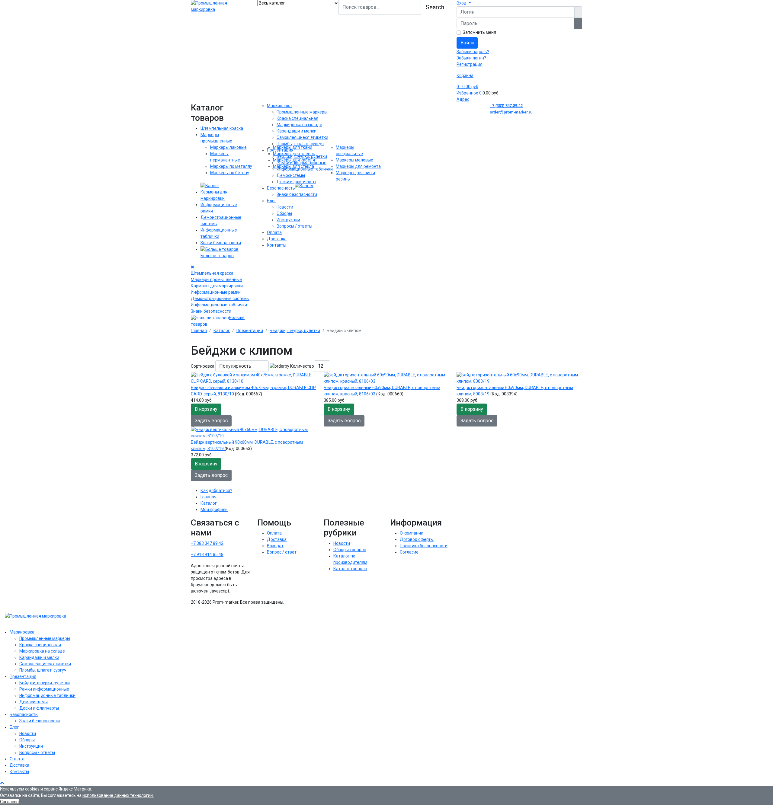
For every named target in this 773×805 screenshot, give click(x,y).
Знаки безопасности (220, 242)
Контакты (276, 245)
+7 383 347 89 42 (207, 543)
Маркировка (279, 105)
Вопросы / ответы (294, 226)
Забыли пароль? (473, 51)
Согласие (409, 552)
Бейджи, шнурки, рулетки (302, 156)
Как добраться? (216, 490)
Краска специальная (297, 118)
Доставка (277, 238)
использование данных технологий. (118, 795)
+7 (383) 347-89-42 (506, 106)
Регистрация (470, 64)
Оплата (274, 232)
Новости (285, 207)
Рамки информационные (301, 162)
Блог (271, 200)
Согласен (9, 801)
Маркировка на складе (299, 124)
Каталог (208, 503)
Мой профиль (214, 509)
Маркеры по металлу (231, 166)
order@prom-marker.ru (511, 112)
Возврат (275, 545)
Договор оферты (417, 539)
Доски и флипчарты (296, 181)
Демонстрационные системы (220, 298)
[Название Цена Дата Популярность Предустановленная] (242, 366)
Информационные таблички (219, 304)
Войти (467, 43)
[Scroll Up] (2, 782)
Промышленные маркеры (302, 112)
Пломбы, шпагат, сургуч (300, 143)
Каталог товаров (350, 568)
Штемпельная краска (221, 128)
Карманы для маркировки (217, 285)
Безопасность (281, 188)
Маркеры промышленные (216, 279)
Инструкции (288, 219)
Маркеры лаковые (228, 147)
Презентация (280, 150)
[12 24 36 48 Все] (322, 366)
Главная (208, 496)
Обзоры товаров (349, 549)
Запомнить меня (479, 32)
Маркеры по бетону (229, 172)
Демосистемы (291, 175)
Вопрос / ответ (282, 552)
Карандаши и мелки (296, 131)
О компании (411, 533)
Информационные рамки (216, 292)
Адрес (463, 99)
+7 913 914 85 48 (207, 554)
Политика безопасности (423, 545)
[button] (464, 3)
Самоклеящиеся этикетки (302, 137)
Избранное (469, 93)
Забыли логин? (471, 58)
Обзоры (284, 213)
